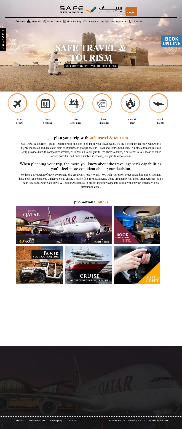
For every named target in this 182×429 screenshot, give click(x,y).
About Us (36, 21)
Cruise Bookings (96, 21)
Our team (20, 420)
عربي (131, 11)
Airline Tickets (54, 21)
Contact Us (137, 21)
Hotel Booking (74, 21)
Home (23, 21)
